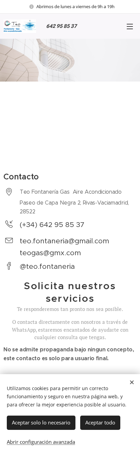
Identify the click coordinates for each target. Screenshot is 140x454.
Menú (130, 26)
